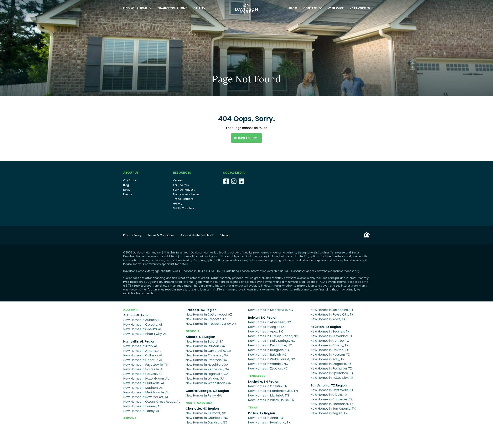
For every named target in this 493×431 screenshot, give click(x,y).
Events (127, 194)
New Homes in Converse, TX (331, 399)
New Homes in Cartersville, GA (208, 351)
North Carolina (199, 403)
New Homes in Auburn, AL (142, 320)
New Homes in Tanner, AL (142, 406)
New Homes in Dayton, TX (329, 350)
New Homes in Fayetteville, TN (145, 364)
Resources (182, 172)
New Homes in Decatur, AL (143, 360)
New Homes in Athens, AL (142, 351)
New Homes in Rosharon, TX (331, 368)
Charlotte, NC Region (202, 408)
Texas (253, 407)
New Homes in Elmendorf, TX (331, 404)
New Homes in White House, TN (271, 400)
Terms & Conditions (161, 235)
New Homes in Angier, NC (267, 327)
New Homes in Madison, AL (143, 388)
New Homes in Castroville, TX (332, 390)
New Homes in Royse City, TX (331, 314)
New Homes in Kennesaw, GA (207, 369)
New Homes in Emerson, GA (206, 360)
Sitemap (225, 235)
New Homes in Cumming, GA (207, 355)
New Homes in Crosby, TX (329, 345)
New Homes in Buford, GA (205, 341)
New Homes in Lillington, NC (268, 350)
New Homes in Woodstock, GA (208, 383)
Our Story (129, 180)
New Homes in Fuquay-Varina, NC (273, 336)
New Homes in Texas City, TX (331, 377)
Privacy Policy (132, 235)
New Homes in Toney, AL (141, 411)
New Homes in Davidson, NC (206, 422)
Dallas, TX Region (261, 413)
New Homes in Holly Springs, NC (271, 340)
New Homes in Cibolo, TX (328, 394)
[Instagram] (234, 181)
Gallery (199, 8)
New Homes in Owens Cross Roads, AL (151, 401)
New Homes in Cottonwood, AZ (209, 314)
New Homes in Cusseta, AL (142, 324)
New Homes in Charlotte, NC (207, 418)
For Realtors (181, 185)
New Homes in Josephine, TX (331, 310)
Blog (293, 8)
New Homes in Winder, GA (205, 378)
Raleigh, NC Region (262, 317)
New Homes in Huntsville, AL (143, 383)
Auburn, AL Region (137, 315)
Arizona (130, 418)
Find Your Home (135, 8)
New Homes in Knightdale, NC (270, 345)
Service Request (184, 190)
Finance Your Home (172, 8)
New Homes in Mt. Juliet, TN (268, 395)
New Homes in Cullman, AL (143, 355)
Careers (178, 180)
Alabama (130, 309)
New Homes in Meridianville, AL (146, 392)
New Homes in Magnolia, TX (330, 364)
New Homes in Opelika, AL (142, 329)
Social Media (234, 172)
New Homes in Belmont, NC (206, 413)
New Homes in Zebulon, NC (268, 368)
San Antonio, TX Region (328, 385)
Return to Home (246, 138)
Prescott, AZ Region (201, 310)
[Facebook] (226, 181)
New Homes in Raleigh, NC (267, 354)
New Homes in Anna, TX (265, 418)
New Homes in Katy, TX (327, 359)
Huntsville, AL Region (139, 341)
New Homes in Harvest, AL (142, 374)
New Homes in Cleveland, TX (331, 336)
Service (338, 8)
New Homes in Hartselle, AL (143, 369)
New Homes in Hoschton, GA (207, 364)
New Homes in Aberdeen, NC (269, 322)
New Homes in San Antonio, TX (333, 408)
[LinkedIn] (241, 181)
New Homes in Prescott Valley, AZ (211, 324)
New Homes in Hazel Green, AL (146, 378)
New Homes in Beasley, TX (329, 331)
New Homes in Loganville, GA (207, 374)
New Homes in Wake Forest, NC (271, 359)
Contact (310, 8)
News (126, 190)
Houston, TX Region (325, 327)
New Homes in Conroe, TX (329, 340)
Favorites (362, 8)
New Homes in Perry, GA (204, 395)
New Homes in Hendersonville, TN (273, 391)
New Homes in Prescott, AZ (206, 319)
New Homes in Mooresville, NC (270, 310)
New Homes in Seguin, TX (328, 413)
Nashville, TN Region (263, 381)
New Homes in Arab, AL (140, 346)
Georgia (193, 331)
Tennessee (256, 376)
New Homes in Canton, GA (205, 346)
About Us (131, 172)
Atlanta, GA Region (200, 337)
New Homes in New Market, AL (145, 397)
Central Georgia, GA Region (207, 391)
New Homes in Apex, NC (265, 331)
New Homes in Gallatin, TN (267, 386)
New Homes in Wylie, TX (328, 319)
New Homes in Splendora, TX (331, 373)
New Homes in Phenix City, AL (145, 334)
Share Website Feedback (197, 235)
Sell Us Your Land (184, 208)
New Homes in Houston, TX (330, 354)
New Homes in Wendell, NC (268, 364)
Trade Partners (183, 199)
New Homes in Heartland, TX (269, 422)
